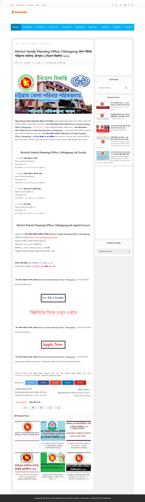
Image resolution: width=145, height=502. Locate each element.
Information (27, 27)
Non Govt (129, 27)
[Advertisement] (93, 15)
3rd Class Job (52, 63)
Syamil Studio (84, 498)
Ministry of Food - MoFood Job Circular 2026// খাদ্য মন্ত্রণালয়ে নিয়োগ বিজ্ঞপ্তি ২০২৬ (53, 477)
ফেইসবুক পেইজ (28, 375)
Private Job (105, 27)
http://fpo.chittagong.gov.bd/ (43, 237)
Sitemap (37, 5)
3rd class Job (67, 27)
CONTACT (44, 5)
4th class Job (80, 27)
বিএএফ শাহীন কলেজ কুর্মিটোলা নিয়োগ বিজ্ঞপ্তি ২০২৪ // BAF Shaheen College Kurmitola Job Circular (53, 446)
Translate (16, 34)
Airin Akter (33, 402)
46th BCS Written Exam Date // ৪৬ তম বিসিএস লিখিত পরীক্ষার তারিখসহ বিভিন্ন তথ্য (120, 153)
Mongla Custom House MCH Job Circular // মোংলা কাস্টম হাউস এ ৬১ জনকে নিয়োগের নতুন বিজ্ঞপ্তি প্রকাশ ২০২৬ (78, 477)
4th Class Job (61, 63)
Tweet (32, 383)
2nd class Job (53, 27)
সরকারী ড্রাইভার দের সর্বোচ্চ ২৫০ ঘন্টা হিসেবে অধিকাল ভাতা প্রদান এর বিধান (119, 138)
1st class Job (40, 27)
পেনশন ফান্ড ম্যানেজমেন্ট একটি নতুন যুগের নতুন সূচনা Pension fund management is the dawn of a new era (120, 127)
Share (44, 383)
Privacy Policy (20, 5)
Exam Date (92, 27)
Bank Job (117, 27)
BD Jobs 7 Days (50, 498)
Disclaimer (30, 5)
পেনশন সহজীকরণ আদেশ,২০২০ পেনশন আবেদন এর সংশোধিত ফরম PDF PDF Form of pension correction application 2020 (120, 104)
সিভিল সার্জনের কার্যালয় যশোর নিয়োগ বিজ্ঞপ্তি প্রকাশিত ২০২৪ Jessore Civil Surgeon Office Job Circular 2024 (27, 477)
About (12, 5)
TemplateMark (106, 498)
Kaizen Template (74, 498)
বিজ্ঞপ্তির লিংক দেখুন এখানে (53, 312)
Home (16, 27)
